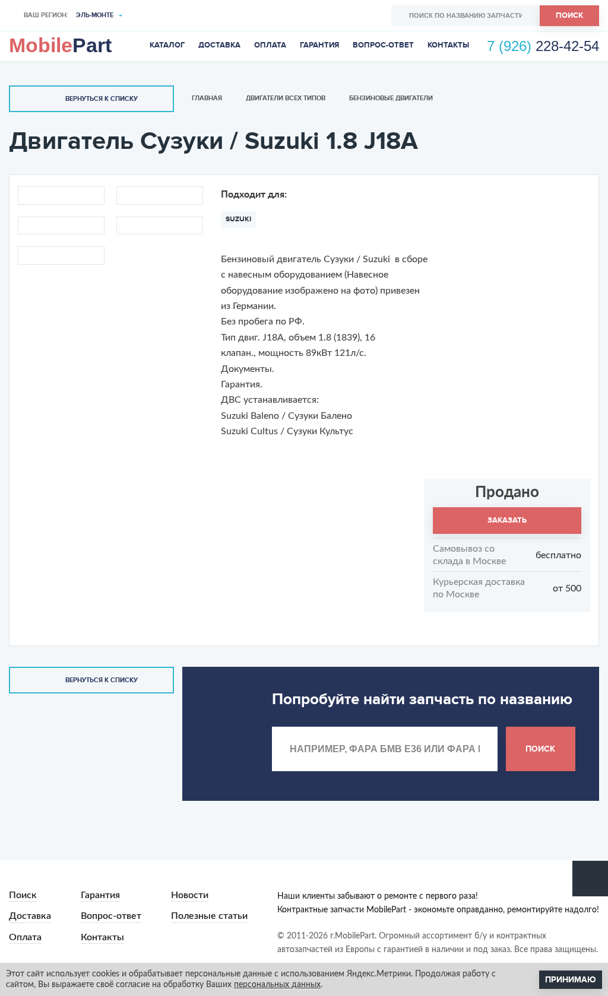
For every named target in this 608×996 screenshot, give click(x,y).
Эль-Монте (94, 15)
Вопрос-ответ (383, 45)
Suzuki (238, 219)
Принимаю (570, 980)
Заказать (507, 520)
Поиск (569, 15)
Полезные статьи (209, 916)
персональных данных (277, 985)
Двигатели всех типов (285, 98)
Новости (189, 895)
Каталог (167, 45)
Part (60, 45)
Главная (207, 98)
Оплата (270, 45)
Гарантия (319, 45)
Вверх (590, 878)
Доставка (219, 45)
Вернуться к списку (101, 99)
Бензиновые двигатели (391, 98)
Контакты (448, 45)
